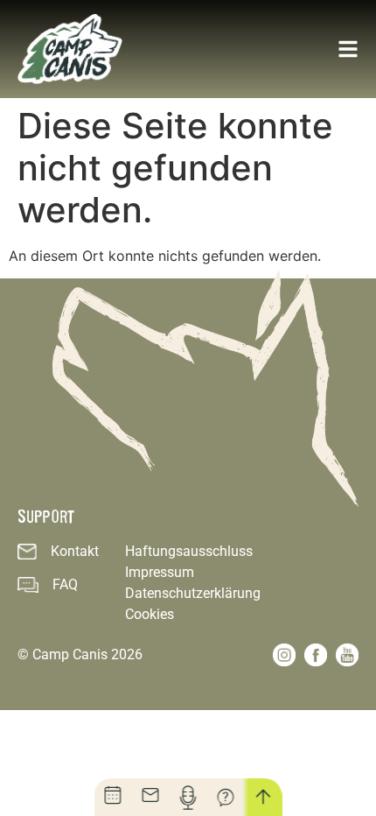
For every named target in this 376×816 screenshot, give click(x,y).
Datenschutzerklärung (193, 593)
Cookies (149, 614)
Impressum (159, 572)
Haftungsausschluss (189, 551)
